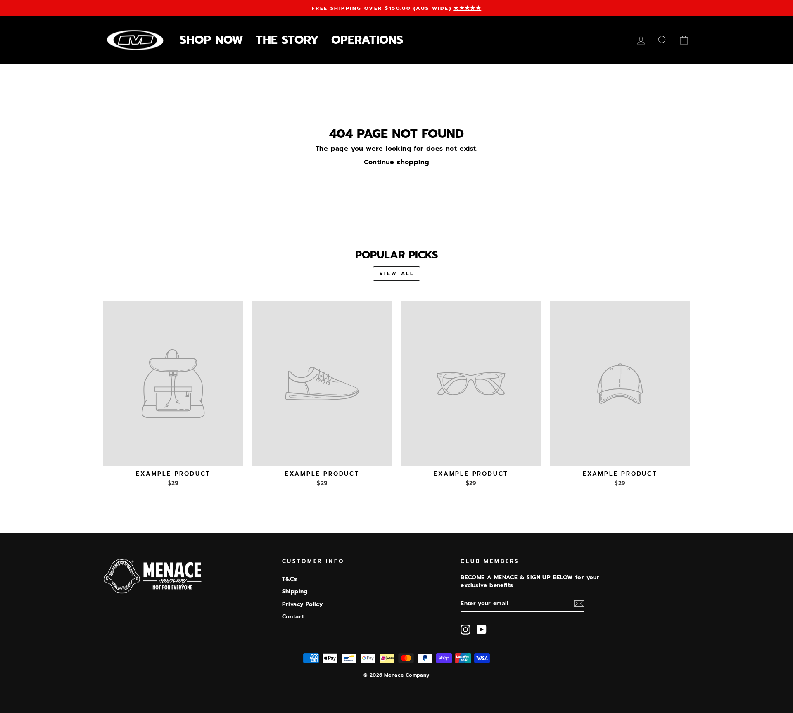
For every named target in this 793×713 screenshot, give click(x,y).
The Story (287, 40)
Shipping (295, 591)
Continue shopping (397, 162)
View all (396, 273)
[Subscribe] (579, 604)
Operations (367, 40)
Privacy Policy (302, 604)
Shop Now (211, 40)
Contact (293, 616)
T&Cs (289, 579)
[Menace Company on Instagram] (465, 630)
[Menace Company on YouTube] (482, 630)
